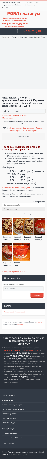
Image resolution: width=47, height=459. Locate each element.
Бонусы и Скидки (8, 423)
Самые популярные (29, 131)
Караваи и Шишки (26, 37)
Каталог (29, 2)
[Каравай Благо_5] (7, 252)
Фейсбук (29, 350)
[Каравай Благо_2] (17, 226)
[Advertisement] (23, 64)
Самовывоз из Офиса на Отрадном (16, 188)
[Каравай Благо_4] (38, 226)
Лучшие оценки (16, 128)
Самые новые (28, 128)
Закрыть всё (20, 312)
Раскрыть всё (9, 312)
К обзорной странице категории (14, 115)
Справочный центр (9, 433)
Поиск (36, 2)
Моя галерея (7, 118)
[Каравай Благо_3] (28, 226)
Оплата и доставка (9, 414)
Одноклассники (19, 350)
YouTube (23, 21)
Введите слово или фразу (13, 284)
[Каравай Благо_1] (7, 226)
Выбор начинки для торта (12, 405)
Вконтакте (8, 350)
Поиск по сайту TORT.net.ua (13, 438)
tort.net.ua (39, 322)
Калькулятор (31, 5)
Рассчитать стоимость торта (13, 409)
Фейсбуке (20, 324)
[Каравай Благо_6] (17, 252)
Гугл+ (36, 350)
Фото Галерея (7, 400)
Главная (15, 37)
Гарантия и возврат (9, 418)
